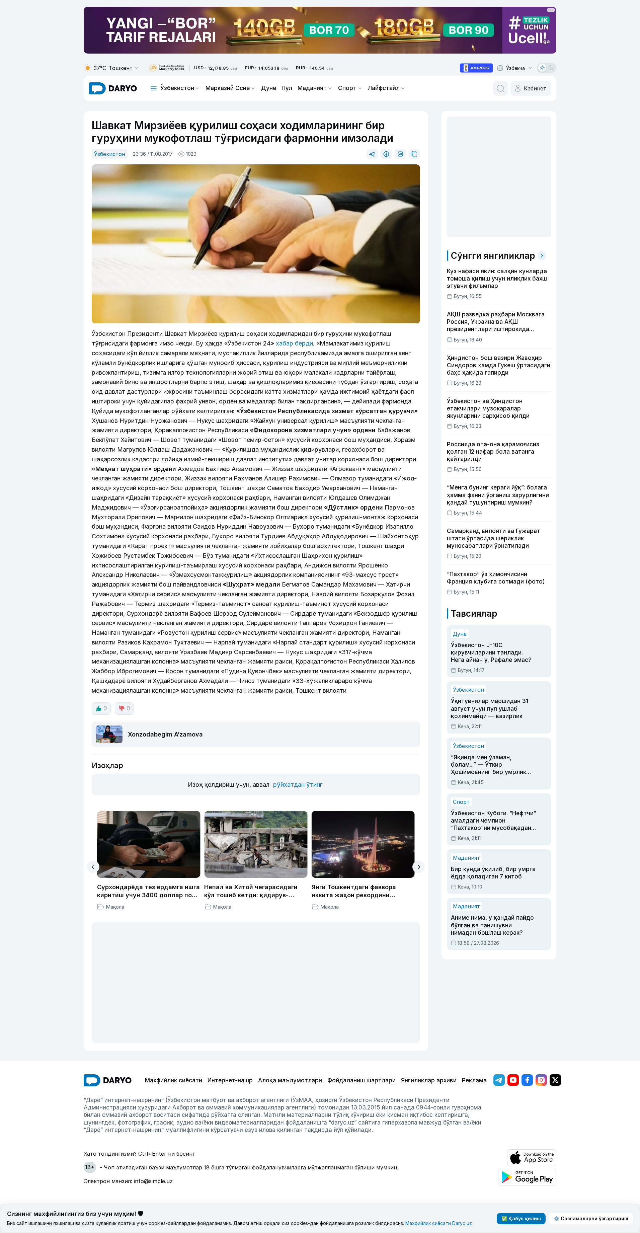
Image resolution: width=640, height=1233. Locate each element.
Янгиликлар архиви (429, 1080)
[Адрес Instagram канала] (541, 1080)
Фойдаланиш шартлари (361, 1080)
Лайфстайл (384, 88)
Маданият (312, 88)
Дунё (268, 88)
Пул (287, 88)
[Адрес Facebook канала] (527, 1080)
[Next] (418, 867)
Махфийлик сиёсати (173, 1080)
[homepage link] (113, 88)
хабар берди (294, 343)
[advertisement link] (476, 68)
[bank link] (166, 68)
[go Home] (108, 1080)
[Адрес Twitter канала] (555, 1080)
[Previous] (93, 867)
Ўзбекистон (177, 88)
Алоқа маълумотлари (290, 1080)
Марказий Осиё (228, 88)
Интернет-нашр (230, 1080)
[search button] (500, 88)
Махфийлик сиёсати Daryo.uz (438, 1223)
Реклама (474, 1080)
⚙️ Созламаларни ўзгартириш (591, 1218)
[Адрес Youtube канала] (513, 1080)
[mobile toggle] (153, 88)
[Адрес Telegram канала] (499, 1080)
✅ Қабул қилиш (521, 1218)
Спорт (347, 88)
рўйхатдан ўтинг (297, 784)
